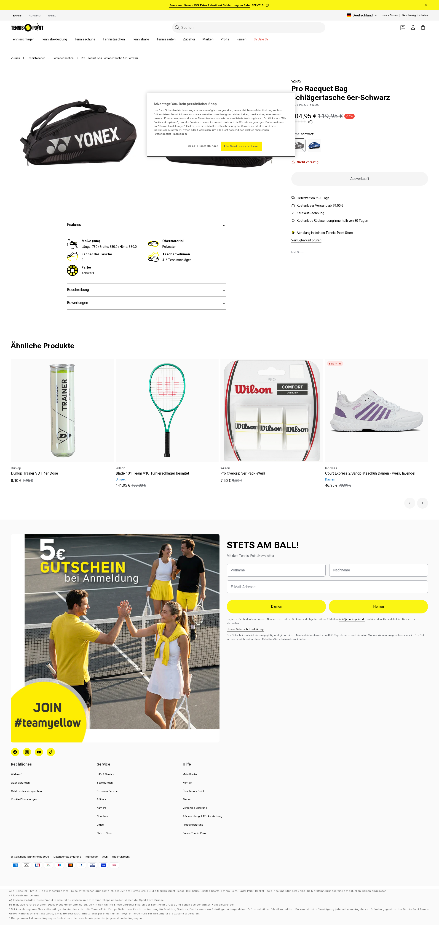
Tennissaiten (166, 39)
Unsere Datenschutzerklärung (245, 629)
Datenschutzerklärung (67, 856)
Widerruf (16, 774)
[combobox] (248, 27)
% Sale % (261, 39)
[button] (409, 503)
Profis (225, 39)
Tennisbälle (140, 39)
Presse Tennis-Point (195, 833)
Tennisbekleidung (54, 39)
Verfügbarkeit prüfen (306, 240)
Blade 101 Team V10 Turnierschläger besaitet (152, 473)
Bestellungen (105, 782)
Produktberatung (193, 824)
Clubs (100, 824)
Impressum (92, 856)
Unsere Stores (389, 15)
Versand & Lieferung (195, 807)
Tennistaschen (114, 39)
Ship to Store (104, 833)
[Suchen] (177, 28)
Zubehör (189, 39)
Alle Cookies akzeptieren (242, 146)
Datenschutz (163, 133)
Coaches (102, 816)
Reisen (241, 39)
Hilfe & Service (105, 774)
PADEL (52, 15)
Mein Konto (190, 774)
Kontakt (187, 782)
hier (199, 130)
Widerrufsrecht (121, 856)
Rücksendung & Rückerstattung (202, 816)
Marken (208, 39)
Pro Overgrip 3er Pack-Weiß (242, 473)
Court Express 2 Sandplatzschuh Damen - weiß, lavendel (370, 473)
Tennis (16, 15)
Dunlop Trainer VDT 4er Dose (34, 473)
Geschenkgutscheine (415, 15)
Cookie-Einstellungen (24, 799)
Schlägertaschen (63, 58)
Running (35, 15)
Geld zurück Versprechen (26, 791)
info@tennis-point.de (352, 619)
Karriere (101, 807)
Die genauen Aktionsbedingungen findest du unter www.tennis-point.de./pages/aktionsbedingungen (76, 918)
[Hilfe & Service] (403, 27)
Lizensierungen (20, 782)
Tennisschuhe (84, 39)
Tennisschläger (22, 39)
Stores (186, 799)
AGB (105, 856)
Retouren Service (107, 791)
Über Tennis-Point (193, 791)
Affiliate (101, 799)
